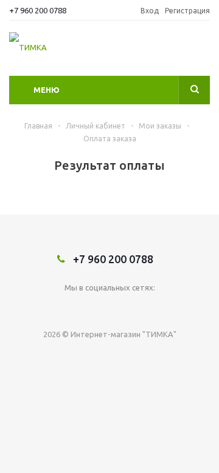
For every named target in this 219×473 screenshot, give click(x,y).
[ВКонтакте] (109, 307)
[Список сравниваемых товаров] (202, 52)
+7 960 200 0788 (37, 10)
